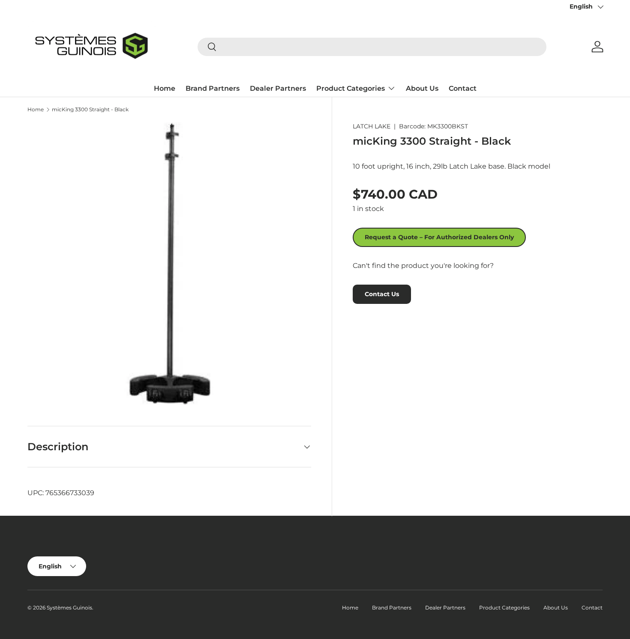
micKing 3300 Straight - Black (90, 109)
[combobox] (372, 47)
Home (164, 88)
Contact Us (382, 294)
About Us (422, 88)
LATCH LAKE (371, 126)
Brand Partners (213, 88)
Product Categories (350, 88)
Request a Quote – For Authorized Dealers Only (439, 237)
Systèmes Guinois (69, 607)
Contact (463, 88)
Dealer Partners (278, 88)
